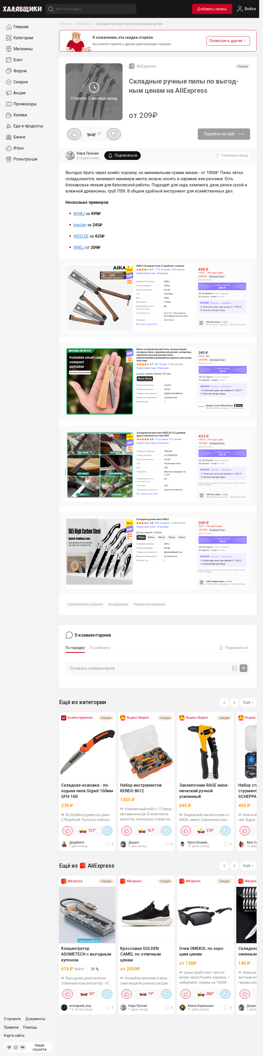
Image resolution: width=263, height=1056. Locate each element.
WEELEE (81, 236)
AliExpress (83, 24)
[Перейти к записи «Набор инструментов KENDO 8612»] (146, 752)
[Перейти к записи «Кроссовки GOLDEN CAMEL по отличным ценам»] (146, 915)
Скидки (242, 66)
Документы (35, 1019)
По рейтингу (100, 648)
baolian (79, 224)
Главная (65, 24)
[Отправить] (243, 668)
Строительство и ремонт (85, 604)
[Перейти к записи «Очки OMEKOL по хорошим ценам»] (205, 915)
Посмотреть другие (225, 41)
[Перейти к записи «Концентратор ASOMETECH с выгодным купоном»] (87, 915)
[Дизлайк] (114, 134)
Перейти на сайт (219, 133)
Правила (11, 1027)
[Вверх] (250, 1047)
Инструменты (118, 604)
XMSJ (78, 247)
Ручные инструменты (149, 604)
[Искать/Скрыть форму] (51, 9)
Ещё (246, 702)
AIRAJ (79, 213)
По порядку (75, 648)
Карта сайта (14, 1035)
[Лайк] (74, 134)
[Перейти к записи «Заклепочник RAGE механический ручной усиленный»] (205, 752)
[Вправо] (234, 702)
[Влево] (224, 702)
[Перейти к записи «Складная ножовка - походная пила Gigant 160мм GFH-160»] (87, 752)
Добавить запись (212, 9)
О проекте (12, 1019)
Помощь (30, 1027)
